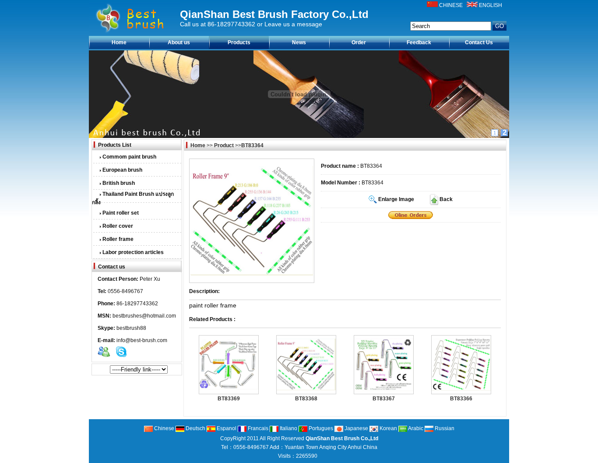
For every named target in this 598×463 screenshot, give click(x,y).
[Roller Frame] (410, 215)
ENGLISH (490, 5)
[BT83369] (228, 388)
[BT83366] (461, 389)
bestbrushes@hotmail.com (144, 316)
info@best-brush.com (141, 340)
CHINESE (451, 5)
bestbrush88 (131, 328)
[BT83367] (383, 389)
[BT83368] (306, 388)
